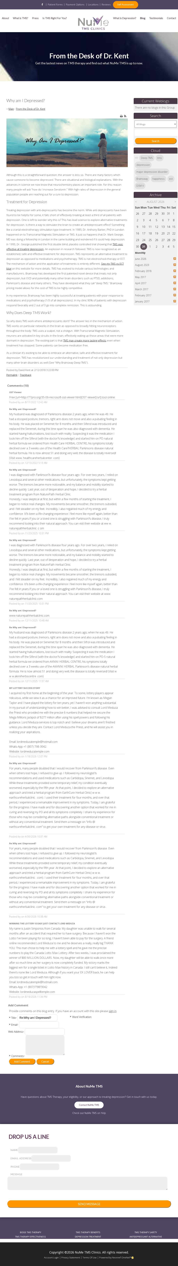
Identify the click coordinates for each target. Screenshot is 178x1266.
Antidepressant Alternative (146, 1236)
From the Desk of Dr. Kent (30, 109)
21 (168, 233)
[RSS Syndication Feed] (125, 116)
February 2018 (143, 271)
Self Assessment (125, 4)
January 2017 (142, 301)
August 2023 (142, 265)
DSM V (140, 185)
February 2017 (143, 295)
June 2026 (140, 258)
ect (171, 178)
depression (143, 164)
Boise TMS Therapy (30, 1232)
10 (143, 227)
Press (35, 18)
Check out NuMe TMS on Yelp (89, 1113)
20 (163, 233)
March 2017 (141, 289)
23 (137, 240)
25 (150, 240)
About (5, 18)
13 (163, 227)
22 (173, 233)
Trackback (25, 375)
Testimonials (156, 18)
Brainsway (142, 178)
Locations (93, 4)
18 (150, 233)
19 (156, 233)
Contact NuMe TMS (89, 1105)
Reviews (106, 4)
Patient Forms (55, 4)
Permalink (11, 375)
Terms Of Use (90, 1257)
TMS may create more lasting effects (84, 340)
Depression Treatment (88, 1236)
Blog (142, 18)
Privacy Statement (70, 1257)
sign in (112, 1011)
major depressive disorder (152, 171)
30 (163, 213)
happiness (158, 178)
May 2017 (140, 277)
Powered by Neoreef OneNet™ (115, 1257)
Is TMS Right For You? (54, 18)
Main (11, 109)
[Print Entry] (121, 116)
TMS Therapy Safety (146, 1232)
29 (156, 213)
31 (168, 213)
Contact (171, 18)
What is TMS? (20, 18)
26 (137, 213)
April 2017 (140, 283)
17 (143, 233)
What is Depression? (124, 18)
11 (150, 227)
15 (173, 227)
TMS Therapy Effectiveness (30, 1236)
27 (143, 213)
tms (159, 158)
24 (143, 240)
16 (137, 233)
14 (168, 227)
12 (156, 227)
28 (150, 213)
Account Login (51, 1257)
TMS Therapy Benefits (88, 1232)
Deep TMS (147, 158)
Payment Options (75, 4)
